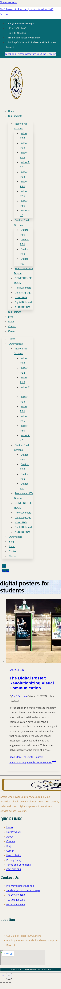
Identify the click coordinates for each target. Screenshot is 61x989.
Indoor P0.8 (23, 135)
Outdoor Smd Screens (21, 222)
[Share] (7, 982)
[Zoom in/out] (1, 982)
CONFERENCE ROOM (23, 280)
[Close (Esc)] (10, 982)
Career (11, 331)
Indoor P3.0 (23, 203)
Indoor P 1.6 (25, 164)
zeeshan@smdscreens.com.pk (23, 890)
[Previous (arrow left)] (1, 987)
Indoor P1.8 (23, 174)
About (11, 321)
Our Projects (14, 312)
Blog (10, 317)
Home (11, 111)
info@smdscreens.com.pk (20, 885)
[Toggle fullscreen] (4, 982)
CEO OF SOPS (13, 869)
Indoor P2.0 (23, 184)
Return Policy (13, 855)
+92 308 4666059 (15, 899)
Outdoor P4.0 (24, 232)
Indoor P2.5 (23, 193)
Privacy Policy (13, 860)
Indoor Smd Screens (20, 126)
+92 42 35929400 (15, 895)
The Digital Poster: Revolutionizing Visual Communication (31, 683)
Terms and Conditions (18, 864)
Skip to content (8, 2)
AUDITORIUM (22, 307)
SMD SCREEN (16, 670)
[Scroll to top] (3, 976)
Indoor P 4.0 (25, 213)
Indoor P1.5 (23, 155)
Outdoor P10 (24, 261)
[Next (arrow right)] (4, 987)
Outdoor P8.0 (24, 251)
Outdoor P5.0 (24, 242)
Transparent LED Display (23, 271)
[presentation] (33, 631)
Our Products (15, 116)
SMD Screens (19, 696)
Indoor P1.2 (23, 145)
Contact (12, 326)
